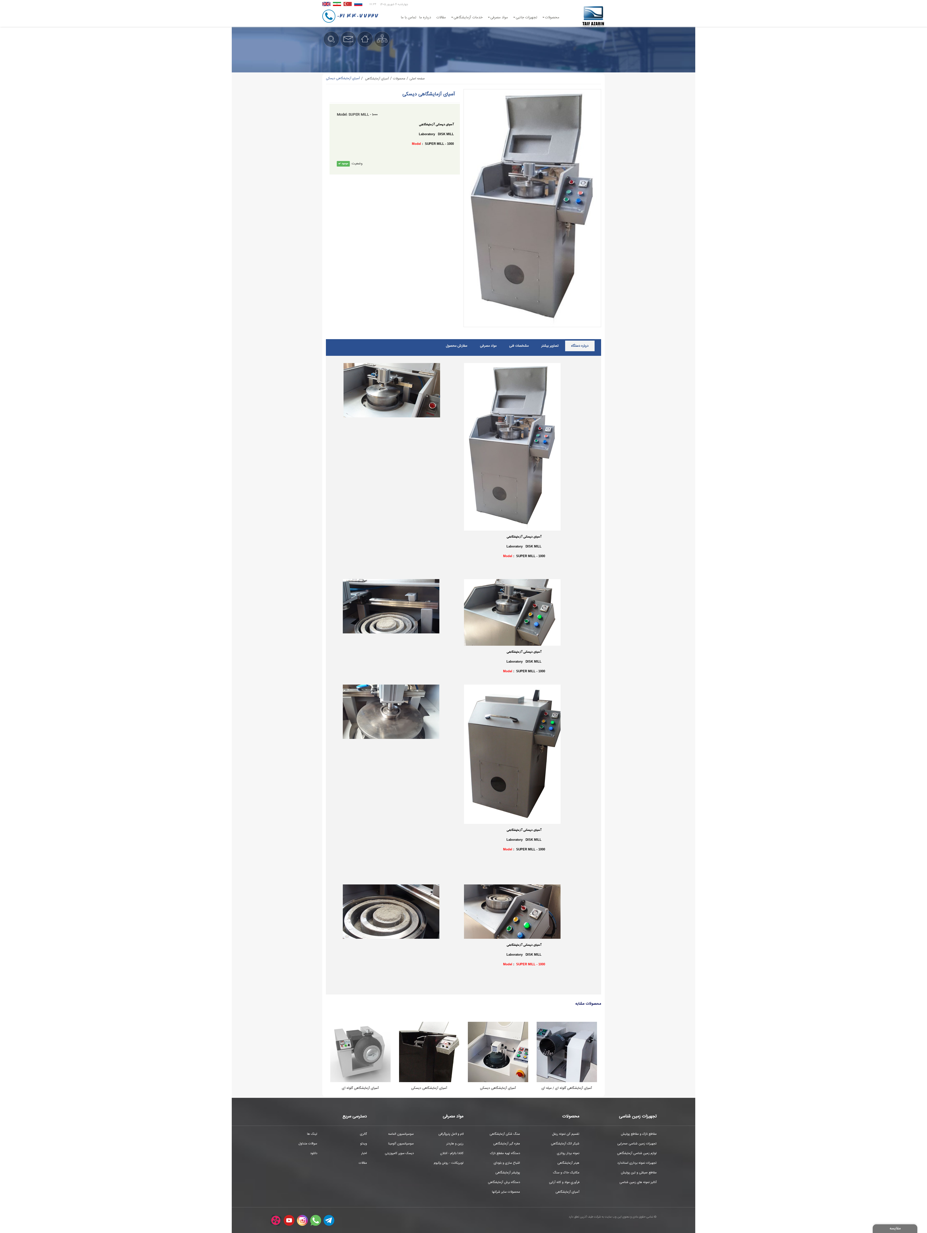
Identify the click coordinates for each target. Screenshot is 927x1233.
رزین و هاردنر (455, 1143)
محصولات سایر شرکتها (506, 1192)
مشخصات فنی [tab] (519, 346)
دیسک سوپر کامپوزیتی (399, 1153)
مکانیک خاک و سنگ (566, 1172)
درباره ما (425, 17)
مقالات (441, 17)
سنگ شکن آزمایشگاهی (505, 1134)
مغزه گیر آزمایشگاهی (506, 1143)
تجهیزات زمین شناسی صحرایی (637, 1143)
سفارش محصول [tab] (456, 346)
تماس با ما (408, 17)
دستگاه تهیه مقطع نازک (505, 1153)
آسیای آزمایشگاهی (567, 1192)
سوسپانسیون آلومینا (401, 1143)
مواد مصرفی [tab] (488, 346)
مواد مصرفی (499, 17)
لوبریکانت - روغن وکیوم (449, 1163)
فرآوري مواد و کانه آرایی (564, 1182)
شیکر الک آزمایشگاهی (565, 1143)
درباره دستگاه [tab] (580, 346)
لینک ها (312, 1134)
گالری (363, 1134)
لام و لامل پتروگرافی (451, 1134)
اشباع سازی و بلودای (507, 1163)
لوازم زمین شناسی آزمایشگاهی (637, 1153)
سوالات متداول (307, 1143)
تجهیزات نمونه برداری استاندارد (637, 1163)
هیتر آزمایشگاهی (568, 1163)
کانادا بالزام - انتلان (452, 1153)
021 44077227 (357, 16)
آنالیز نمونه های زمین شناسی (638, 1182)
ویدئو (363, 1143)
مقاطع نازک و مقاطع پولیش (639, 1134)
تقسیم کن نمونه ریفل (565, 1134)
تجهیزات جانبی (526, 17)
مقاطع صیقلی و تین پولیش (639, 1172)
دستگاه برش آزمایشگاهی (504, 1182)
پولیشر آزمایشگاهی (507, 1172)
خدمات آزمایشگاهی (468, 17)
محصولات (552, 17)
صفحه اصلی (417, 78)
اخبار (364, 1153)
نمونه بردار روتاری (568, 1153)
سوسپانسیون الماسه (401, 1134)
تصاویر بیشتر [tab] (550, 346)
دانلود (313, 1153)
